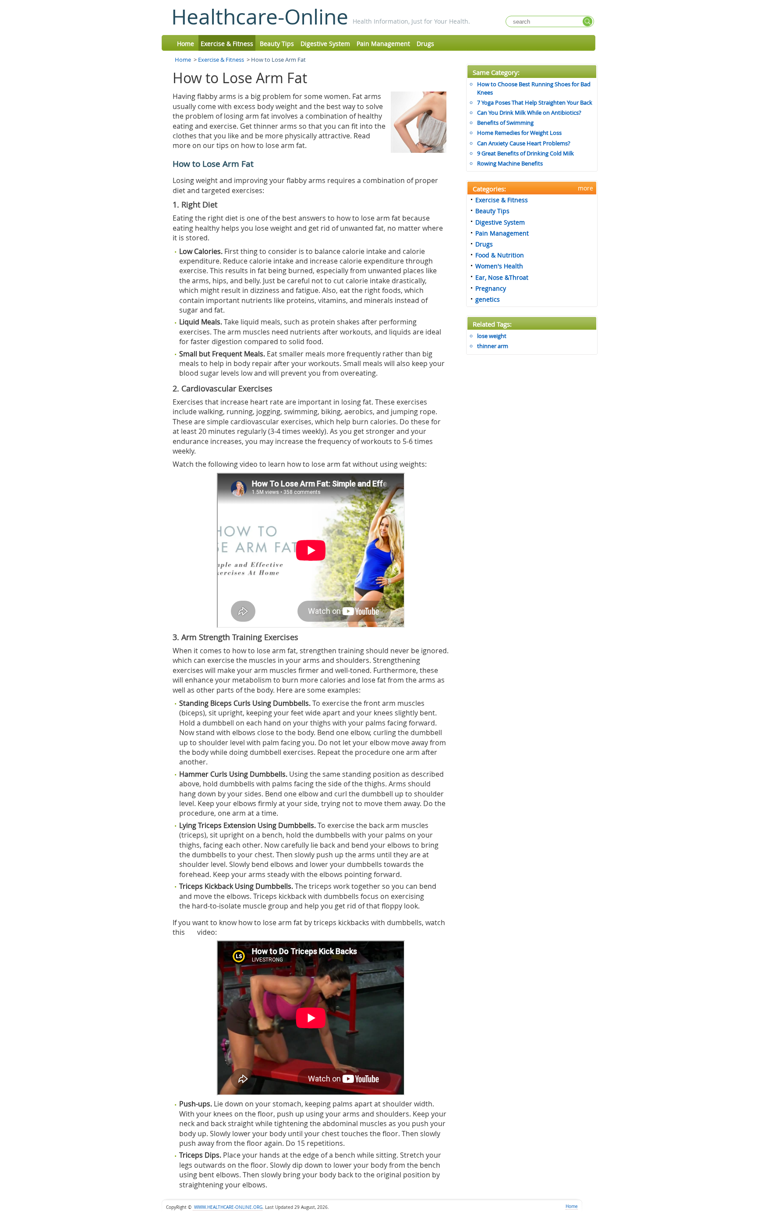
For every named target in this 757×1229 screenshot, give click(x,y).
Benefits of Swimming (505, 123)
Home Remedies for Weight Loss (519, 133)
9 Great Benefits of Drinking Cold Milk (525, 153)
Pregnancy (490, 288)
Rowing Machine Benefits (510, 163)
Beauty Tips (277, 43)
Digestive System (325, 43)
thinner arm (492, 346)
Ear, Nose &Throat (501, 277)
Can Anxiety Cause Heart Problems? (523, 143)
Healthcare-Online (259, 17)
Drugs (425, 43)
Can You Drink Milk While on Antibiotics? (529, 112)
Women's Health (499, 266)
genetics (487, 299)
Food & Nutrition (499, 255)
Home (185, 43)
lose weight (491, 336)
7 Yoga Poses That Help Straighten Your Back (534, 102)
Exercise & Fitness (227, 43)
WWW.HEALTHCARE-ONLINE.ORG (227, 1207)
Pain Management (383, 43)
